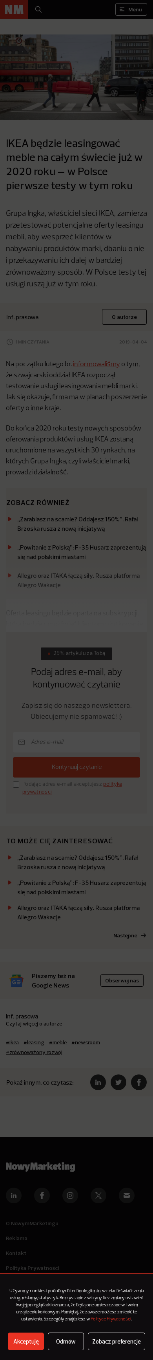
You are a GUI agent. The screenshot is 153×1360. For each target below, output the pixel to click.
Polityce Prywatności (111, 1319)
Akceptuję (26, 1341)
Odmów (66, 1341)
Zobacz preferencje (116, 1341)
